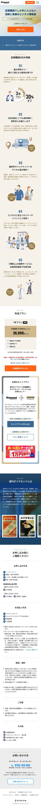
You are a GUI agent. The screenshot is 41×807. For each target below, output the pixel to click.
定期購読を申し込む (20, 368)
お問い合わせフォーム (20, 781)
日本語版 (9, 590)
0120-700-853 (22, 765)
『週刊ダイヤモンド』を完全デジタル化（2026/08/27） (20, 45)
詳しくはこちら (15, 359)
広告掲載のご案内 (33, 795)
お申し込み (20, 29)
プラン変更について (20, 437)
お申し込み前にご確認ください (21, 363)
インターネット (11, 572)
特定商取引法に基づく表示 (14, 737)
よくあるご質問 (11, 740)
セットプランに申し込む (20, 424)
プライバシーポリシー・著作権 (16, 735)
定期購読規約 (10, 732)
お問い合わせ (12, 792)
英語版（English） (21, 596)
